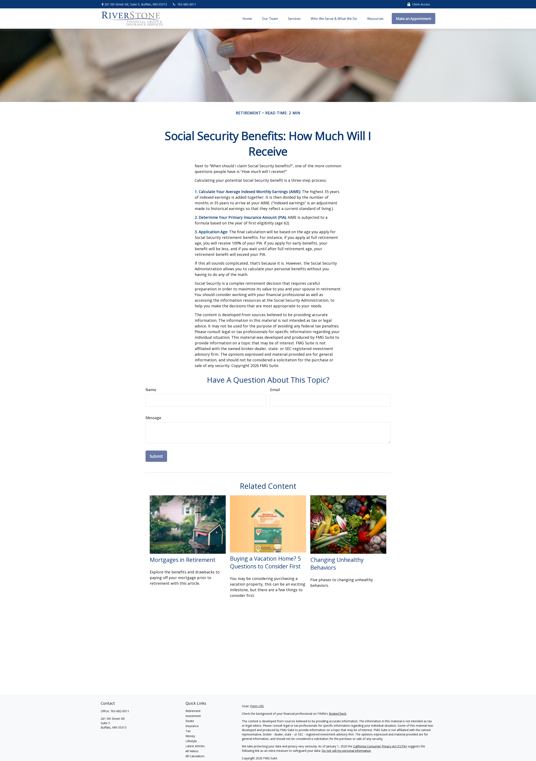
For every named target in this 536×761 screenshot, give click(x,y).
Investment (193, 716)
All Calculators (195, 756)
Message (153, 417)
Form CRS (257, 706)
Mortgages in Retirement (182, 560)
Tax (188, 731)
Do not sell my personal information (346, 751)
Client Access (421, 4)
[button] (247, 18)
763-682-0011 (186, 4)
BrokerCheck (337, 714)
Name (151, 389)
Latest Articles (195, 746)
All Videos (192, 751)
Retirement (193, 711)
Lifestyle (191, 741)
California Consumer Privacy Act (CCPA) (380, 746)
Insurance (192, 726)
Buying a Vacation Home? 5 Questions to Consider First (265, 562)
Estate (190, 721)
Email (275, 389)
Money (190, 736)
